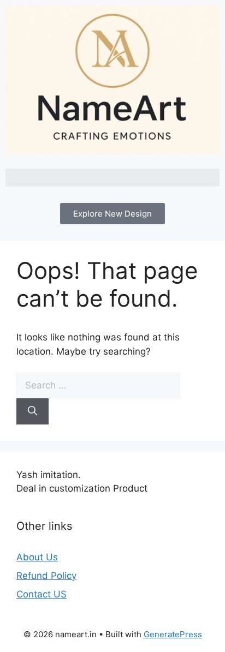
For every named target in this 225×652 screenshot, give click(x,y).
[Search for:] (98, 385)
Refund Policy (46, 575)
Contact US (41, 594)
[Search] (32, 411)
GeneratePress (173, 634)
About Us (37, 557)
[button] (112, 178)
